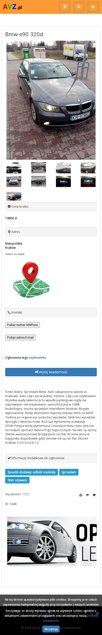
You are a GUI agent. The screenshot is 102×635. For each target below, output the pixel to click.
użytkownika (37, 357)
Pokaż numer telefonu (22, 325)
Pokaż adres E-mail (20, 337)
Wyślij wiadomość (53, 372)
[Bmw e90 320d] (51, 100)
